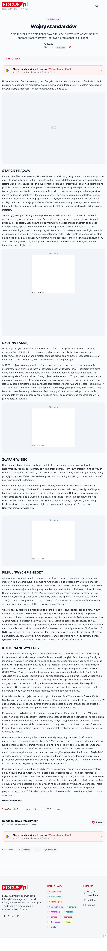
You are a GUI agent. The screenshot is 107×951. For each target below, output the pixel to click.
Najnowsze (55, 891)
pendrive (26, 809)
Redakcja (48, 44)
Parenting (55, 912)
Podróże (69, 912)
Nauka (53, 927)
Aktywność (55, 896)
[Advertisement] (53, 273)
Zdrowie (72, 907)
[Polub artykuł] (70, 47)
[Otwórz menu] (102, 5)
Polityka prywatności (93, 893)
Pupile (69, 922)
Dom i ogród (56, 902)
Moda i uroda (56, 907)
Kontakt (91, 905)
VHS (49, 809)
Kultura (53, 917)
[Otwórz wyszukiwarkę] (97, 6)
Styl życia (55, 922)
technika (39, 809)
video (58, 809)
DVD (16, 809)
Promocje (67, 917)
